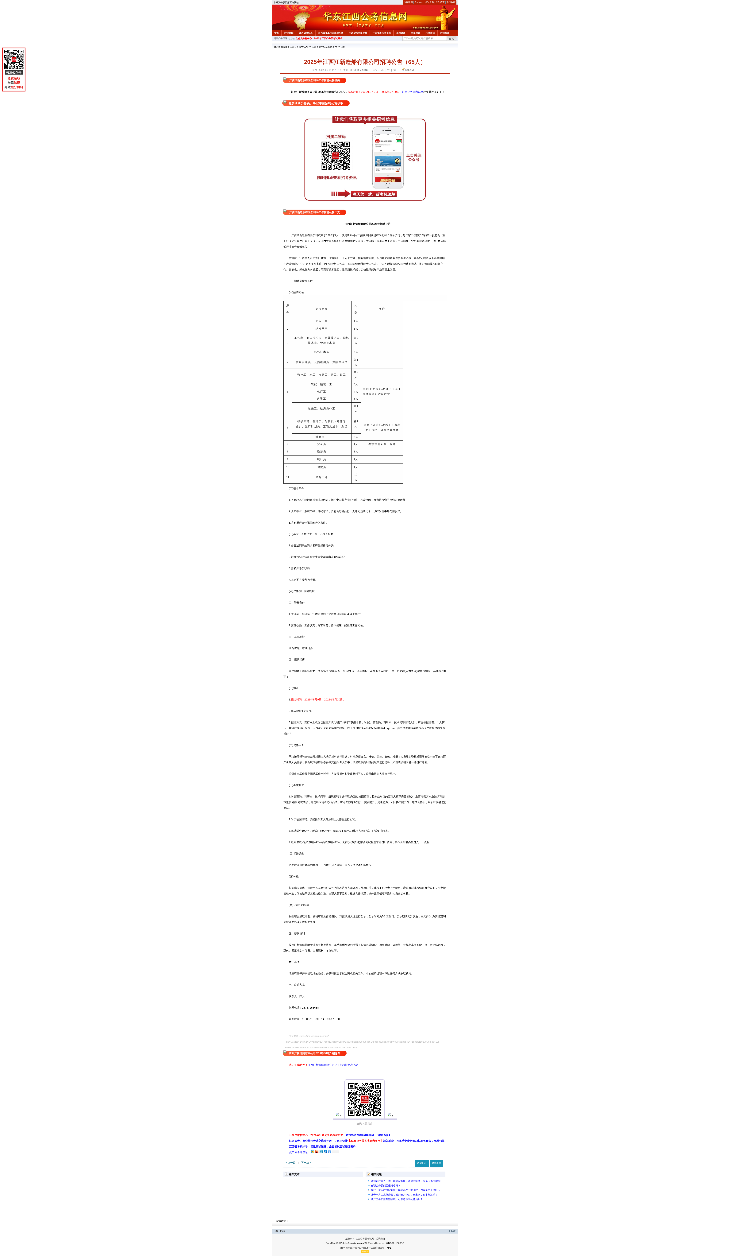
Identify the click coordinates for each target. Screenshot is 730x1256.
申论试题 (415, 33)
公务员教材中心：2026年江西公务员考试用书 (319, 38)
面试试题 (400, 33)
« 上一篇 (290, 1162)
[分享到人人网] (325, 1151)
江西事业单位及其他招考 (330, 33)
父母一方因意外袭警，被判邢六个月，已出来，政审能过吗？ (404, 1194)
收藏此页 (421, 1163)
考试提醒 (436, 1163)
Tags (282, 1231)
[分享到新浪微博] (317, 1151)
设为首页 (440, 2)
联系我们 (380, 1238)
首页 (276, 33)
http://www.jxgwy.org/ (353, 1243)
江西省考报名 (306, 33)
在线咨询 (444, 33)
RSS (277, 1231)
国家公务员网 (280, 38)
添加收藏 (450, 2)
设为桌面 (429, 2)
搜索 (451, 38)
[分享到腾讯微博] (321, 1151)
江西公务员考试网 (299, 46)
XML (389, 1247)
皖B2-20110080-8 (395, 1243)
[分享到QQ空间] (312, 1151)
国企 (343, 46)
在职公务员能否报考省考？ (386, 1185)
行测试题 (430, 33)
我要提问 (409, 70)
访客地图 (408, 2)
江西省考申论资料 (358, 33)
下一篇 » (306, 1162)
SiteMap (418, 2)
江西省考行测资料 (382, 33)
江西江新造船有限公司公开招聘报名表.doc (333, 1064)
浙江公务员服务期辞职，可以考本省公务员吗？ (397, 1199)
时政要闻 (289, 33)
